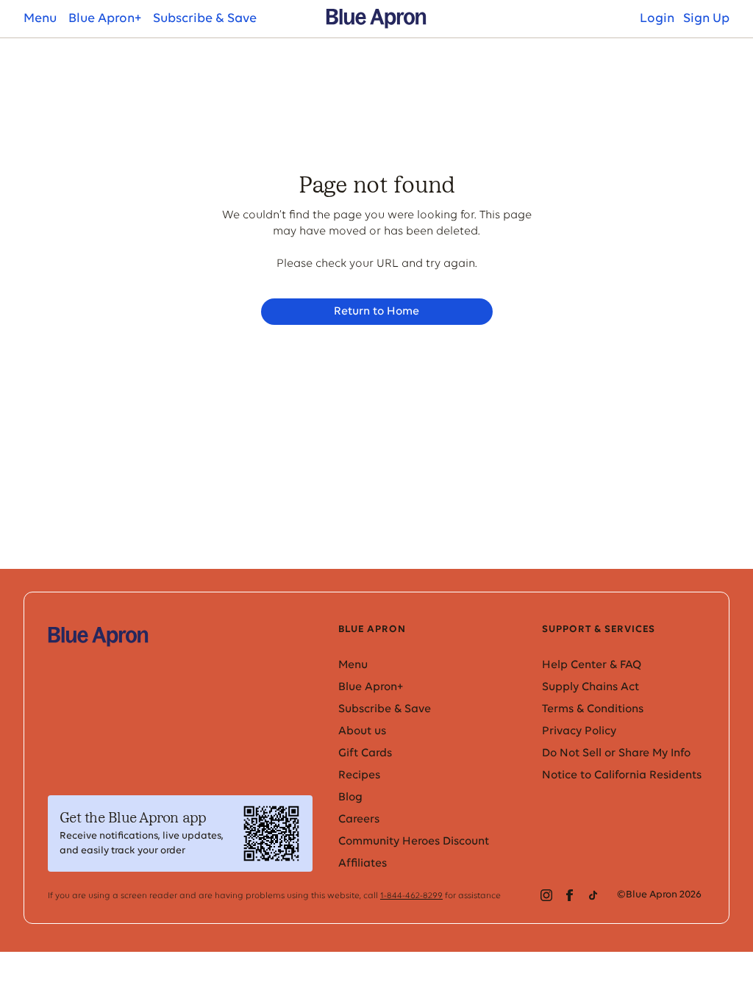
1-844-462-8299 (411, 896)
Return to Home (376, 312)
